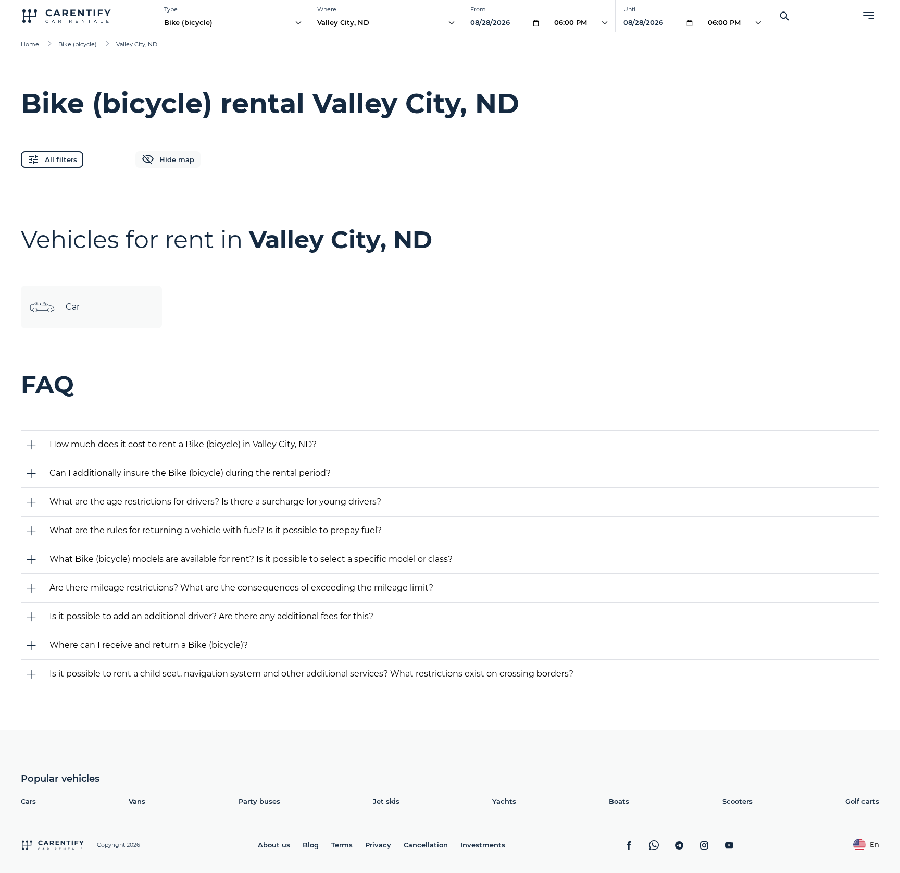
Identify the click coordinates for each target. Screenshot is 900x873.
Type (171, 9)
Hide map (176, 159)
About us (274, 845)
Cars (28, 801)
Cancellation (426, 845)
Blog (311, 845)
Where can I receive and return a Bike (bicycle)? (148, 645)
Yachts (504, 801)
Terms (342, 845)
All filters (61, 159)
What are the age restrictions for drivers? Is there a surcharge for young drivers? (215, 502)
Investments (482, 845)
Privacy (378, 845)
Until (630, 9)
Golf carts (862, 801)
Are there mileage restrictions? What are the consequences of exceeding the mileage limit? (241, 588)
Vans (137, 801)
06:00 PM (570, 22)
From (478, 9)
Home (30, 44)
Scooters (737, 801)
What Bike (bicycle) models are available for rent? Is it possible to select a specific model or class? (251, 559)
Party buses (259, 801)
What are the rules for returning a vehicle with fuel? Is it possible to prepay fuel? (215, 530)
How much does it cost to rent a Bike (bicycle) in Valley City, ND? (183, 444)
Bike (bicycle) (188, 22)
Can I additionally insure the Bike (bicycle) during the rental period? (190, 473)
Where (326, 9)
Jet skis (386, 801)
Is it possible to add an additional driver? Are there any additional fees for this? (211, 616)
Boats (619, 801)
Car (73, 307)
